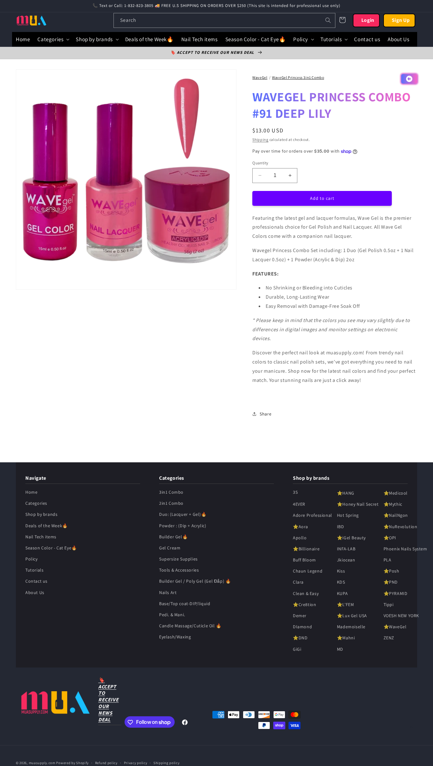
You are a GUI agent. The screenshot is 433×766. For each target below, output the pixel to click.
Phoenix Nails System (405, 549)
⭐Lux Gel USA (352, 615)
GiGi (297, 649)
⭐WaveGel (395, 627)
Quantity (260, 163)
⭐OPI (390, 538)
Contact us (36, 581)
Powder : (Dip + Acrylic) (182, 526)
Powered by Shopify (72, 763)
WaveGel (259, 77)
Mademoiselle (351, 627)
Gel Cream (169, 548)
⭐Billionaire (306, 549)
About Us (34, 592)
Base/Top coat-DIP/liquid (184, 603)
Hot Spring (348, 515)
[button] (53, 39)
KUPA (342, 593)
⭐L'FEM (345, 604)
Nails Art (168, 592)
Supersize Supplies (178, 559)
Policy (31, 559)
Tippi (389, 604)
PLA (387, 560)
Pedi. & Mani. (172, 614)
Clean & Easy (306, 593)
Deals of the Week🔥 (46, 526)
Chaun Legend (307, 571)
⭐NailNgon (396, 515)
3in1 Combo (171, 492)
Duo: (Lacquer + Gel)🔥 (183, 514)
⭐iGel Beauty (351, 538)
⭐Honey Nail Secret (358, 504)
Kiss (341, 571)
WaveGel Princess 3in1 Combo (298, 77)
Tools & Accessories (179, 570)
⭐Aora (300, 526)
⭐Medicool (396, 493)
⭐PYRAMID (396, 593)
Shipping (260, 139)
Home (31, 492)
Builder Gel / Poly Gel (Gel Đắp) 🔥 (195, 581)
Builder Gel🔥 (173, 537)
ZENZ (389, 638)
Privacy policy (135, 762)
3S (295, 492)
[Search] (328, 20)
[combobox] (224, 20)
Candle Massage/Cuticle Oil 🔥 (190, 626)
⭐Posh (391, 571)
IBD (340, 526)
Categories (36, 503)
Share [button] (265, 414)
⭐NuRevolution (400, 526)
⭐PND (391, 582)
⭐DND (300, 638)
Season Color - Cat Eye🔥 (51, 548)
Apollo (300, 538)
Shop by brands (41, 514)
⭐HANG (345, 493)
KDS (341, 582)
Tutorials (34, 570)
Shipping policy (166, 762)
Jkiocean (346, 560)
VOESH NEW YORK (401, 615)
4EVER (299, 504)
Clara (298, 582)
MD (340, 649)
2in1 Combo (171, 503)
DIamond (302, 627)
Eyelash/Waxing (175, 637)
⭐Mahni (346, 638)
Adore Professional (312, 515)
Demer (300, 615)
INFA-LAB (346, 549)
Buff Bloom (304, 560)
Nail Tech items (40, 537)
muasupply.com (42, 763)
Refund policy (106, 762)
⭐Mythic (393, 504)
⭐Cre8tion (304, 604)
